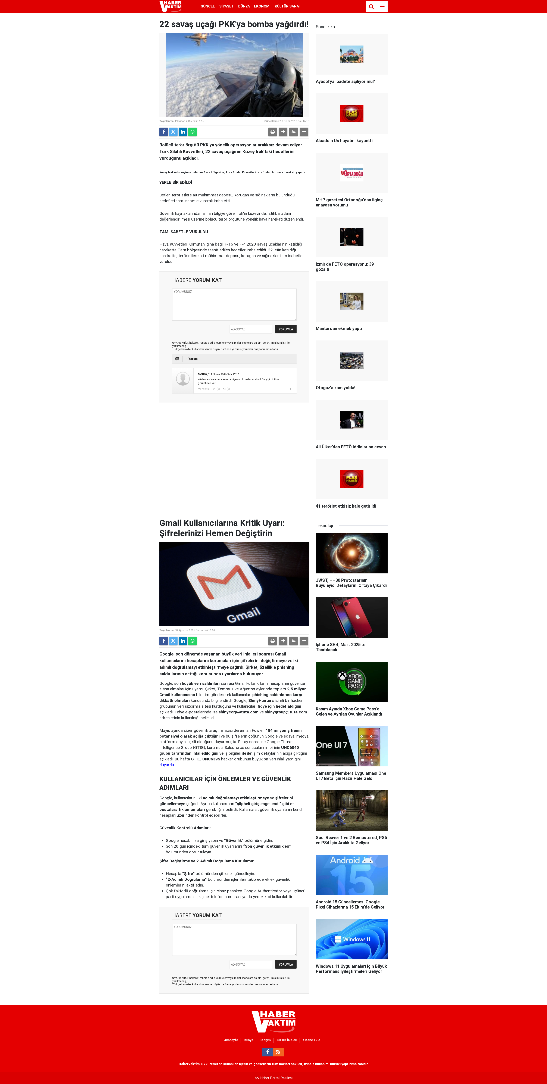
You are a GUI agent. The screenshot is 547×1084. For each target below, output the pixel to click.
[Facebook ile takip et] (267, 1052)
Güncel (208, 6)
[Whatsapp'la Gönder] (192, 132)
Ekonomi (262, 6)
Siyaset (226, 6)
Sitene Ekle (311, 1040)
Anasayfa (231, 1040)
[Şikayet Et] (290, 388)
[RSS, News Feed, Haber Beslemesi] (278, 1052)
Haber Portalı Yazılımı (276, 1078)
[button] (283, 132)
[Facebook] (163, 132)
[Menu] (382, 6)
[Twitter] (173, 132)
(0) (218, 388)
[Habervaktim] (170, 6)
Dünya (244, 6)
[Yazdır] (272, 132)
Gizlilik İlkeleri (287, 1040)
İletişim (265, 1040)
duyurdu (166, 764)
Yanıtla (205, 388)
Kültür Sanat (288, 6)
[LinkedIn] (183, 132)
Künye (248, 1040)
